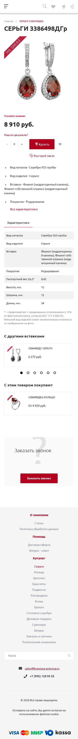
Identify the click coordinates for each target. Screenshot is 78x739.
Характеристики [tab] (18, 222)
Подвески (39, 589)
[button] (21, 373)
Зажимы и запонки (39, 636)
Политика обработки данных (39, 529)
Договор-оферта (39, 544)
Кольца (39, 572)
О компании (39, 515)
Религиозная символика (39, 642)
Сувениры (39, 624)
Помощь (39, 536)
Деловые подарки (39, 618)
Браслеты (39, 584)
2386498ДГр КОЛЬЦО (41, 397)
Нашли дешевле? (16, 135)
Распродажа (39, 595)
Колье (39, 601)
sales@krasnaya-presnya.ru (42, 668)
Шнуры (39, 630)
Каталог (39, 558)
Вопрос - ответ (39, 550)
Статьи (39, 523)
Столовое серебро (39, 613)
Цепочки (39, 578)
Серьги (39, 566)
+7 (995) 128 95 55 (42, 676)
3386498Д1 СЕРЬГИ (40, 348)
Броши (39, 607)
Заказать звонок (39, 478)
